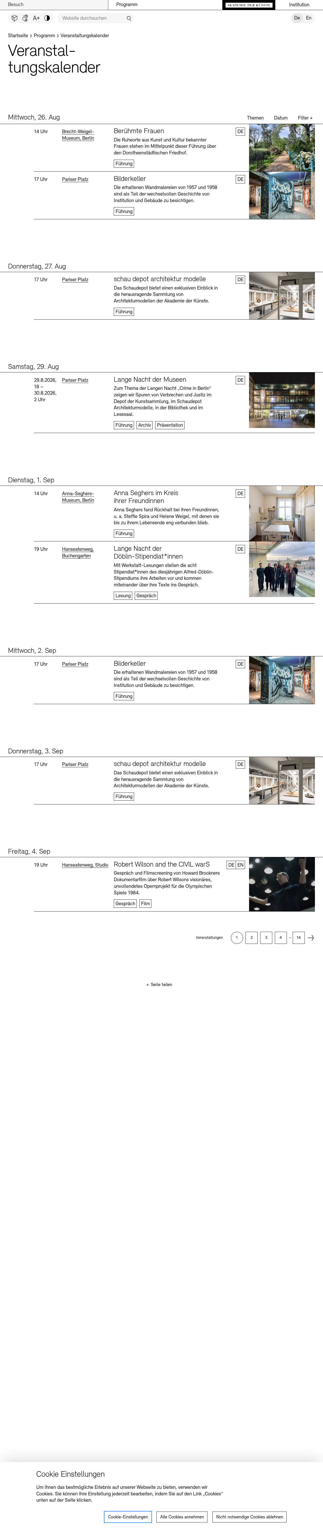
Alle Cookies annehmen (182, 1517)
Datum (281, 118)
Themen (255, 118)
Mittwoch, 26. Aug (34, 117)
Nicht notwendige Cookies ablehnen (249, 1517)
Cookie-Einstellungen (128, 1517)
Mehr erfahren (174, 148)
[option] (237, 938)
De (297, 18)
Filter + (305, 118)
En (308, 18)
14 (299, 938)
